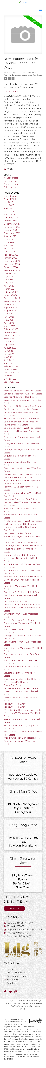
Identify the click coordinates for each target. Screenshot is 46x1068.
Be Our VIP (12, 979)
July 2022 (8, 351)
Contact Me (14, 908)
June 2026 (9, 205)
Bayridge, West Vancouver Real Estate (23, 394)
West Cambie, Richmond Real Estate (22, 710)
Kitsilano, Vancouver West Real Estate (23, 521)
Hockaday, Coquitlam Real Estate (20, 499)
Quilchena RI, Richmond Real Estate (22, 592)
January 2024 (10, 295)
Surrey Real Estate (13, 685)
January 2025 (10, 258)
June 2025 (9, 242)
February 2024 (11, 292)
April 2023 (9, 323)
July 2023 (8, 314)
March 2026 (9, 214)
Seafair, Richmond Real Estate (19, 620)
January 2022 (10, 369)
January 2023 (10, 332)
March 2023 (9, 326)
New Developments (17, 973)
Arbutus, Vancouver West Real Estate (22, 391)
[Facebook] (6, 992)
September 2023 (12, 307)
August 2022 (10, 348)
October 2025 (10, 230)
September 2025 (12, 233)
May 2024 (8, 283)
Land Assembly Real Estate (17, 533)
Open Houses (11, 184)
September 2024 (12, 270)
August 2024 (10, 273)
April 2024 (9, 286)
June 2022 (9, 354)
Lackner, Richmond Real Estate (20, 524)
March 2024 (10, 289)
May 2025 (8, 245)
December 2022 (12, 335)
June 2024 (9, 280)
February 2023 (11, 329)
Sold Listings (10, 187)
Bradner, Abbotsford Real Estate (20, 397)
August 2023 (10, 311)
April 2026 (9, 211)
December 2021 (11, 372)
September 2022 (12, 345)
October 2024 (11, 267)
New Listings (10, 181)
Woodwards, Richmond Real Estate (22, 738)
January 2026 (10, 221)
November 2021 (11, 376)
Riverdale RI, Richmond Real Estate (22, 605)
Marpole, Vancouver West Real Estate (23, 546)
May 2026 (8, 208)
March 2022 (9, 363)
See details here (12, 91)
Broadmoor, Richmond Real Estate (21, 418)
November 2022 (12, 338)
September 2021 (12, 382)
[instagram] (16, 992)
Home (10, 969)
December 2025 (12, 224)
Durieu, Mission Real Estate (18, 477)
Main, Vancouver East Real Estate (21, 543)
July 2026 (8, 202)
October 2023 (10, 304)
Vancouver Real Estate (15, 704)
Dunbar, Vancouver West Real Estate (22, 474)
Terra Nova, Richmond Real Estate (21, 688)
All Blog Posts (11, 178)
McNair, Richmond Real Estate (19, 555)
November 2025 (12, 227)
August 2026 (10, 199)
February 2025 (11, 255)
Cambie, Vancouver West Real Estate (27, 75)
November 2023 (12, 301)
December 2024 (12, 261)
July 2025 (8, 239)
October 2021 (10, 379)
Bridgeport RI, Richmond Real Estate (23, 406)
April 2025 (9, 249)
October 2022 (10, 342)
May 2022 (8, 357)
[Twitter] (11, 992)
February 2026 (11, 218)
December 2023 (12, 298)
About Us (11, 983)
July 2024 (8, 276)
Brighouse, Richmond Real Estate (21, 409)
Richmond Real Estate (15, 601)
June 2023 (9, 317)
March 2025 (9, 252)
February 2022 (11, 366)
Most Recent (10, 196)
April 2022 (9, 360)
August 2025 (10, 236)
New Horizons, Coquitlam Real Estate (23, 577)
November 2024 (12, 264)
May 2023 (8, 320)
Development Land (17, 976)
